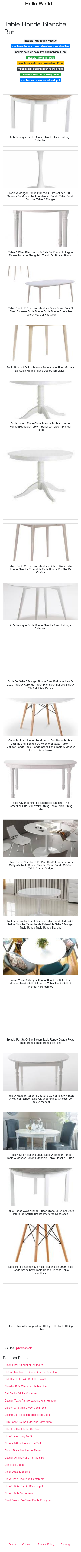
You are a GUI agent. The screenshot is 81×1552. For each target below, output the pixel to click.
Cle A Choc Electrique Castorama (24, 1479)
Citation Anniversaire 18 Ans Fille (24, 1457)
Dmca (12, 1544)
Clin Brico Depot (14, 1464)
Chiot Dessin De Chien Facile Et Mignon (28, 1500)
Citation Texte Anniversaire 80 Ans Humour (30, 1400)
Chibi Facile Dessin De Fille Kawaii (25, 1379)
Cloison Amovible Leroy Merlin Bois (26, 1407)
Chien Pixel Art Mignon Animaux (24, 1365)
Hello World (38, 3)
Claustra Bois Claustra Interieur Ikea (26, 1386)
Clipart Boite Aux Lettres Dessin (23, 1450)
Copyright (66, 1544)
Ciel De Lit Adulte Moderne (21, 1393)
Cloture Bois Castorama (19, 1493)
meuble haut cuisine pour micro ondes (40, 69)
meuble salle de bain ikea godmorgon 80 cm (40, 52)
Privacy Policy (46, 1544)
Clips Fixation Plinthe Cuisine (22, 1429)
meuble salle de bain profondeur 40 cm (40, 63)
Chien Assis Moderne (17, 1472)
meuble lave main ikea (41, 57)
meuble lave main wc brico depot (40, 80)
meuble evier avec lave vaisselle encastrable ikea (40, 46)
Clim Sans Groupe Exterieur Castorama (28, 1422)
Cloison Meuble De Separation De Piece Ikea (31, 1372)
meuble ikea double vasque (40, 40)
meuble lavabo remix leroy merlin (40, 74)
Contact (26, 1544)
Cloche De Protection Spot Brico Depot (28, 1415)
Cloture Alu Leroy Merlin (19, 1436)
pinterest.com (24, 1348)
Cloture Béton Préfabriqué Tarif (23, 1443)
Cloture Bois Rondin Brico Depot (24, 1486)
